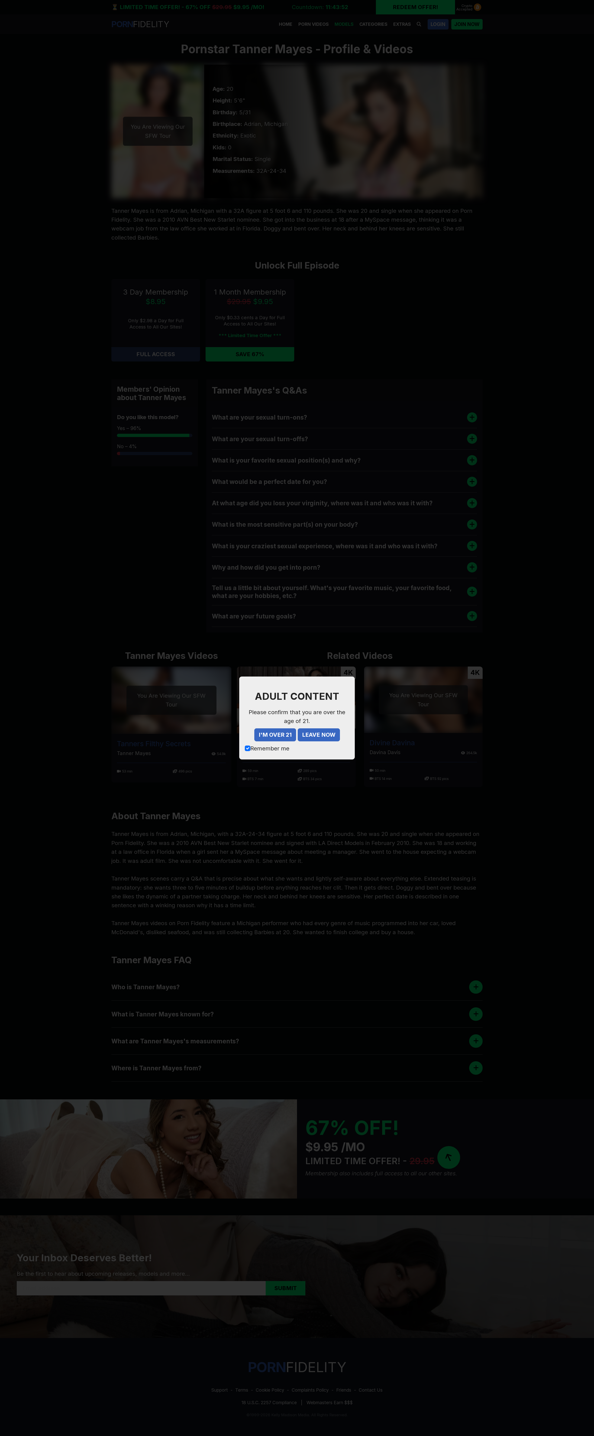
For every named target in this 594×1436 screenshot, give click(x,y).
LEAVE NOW (319, 734)
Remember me (269, 748)
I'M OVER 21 (275, 734)
